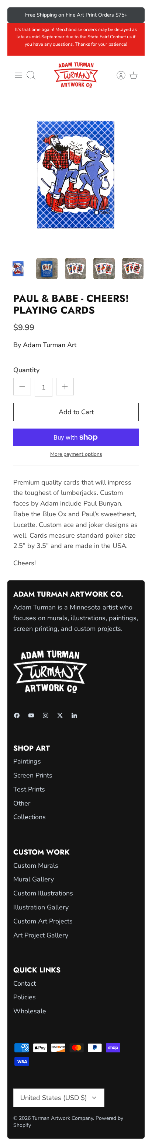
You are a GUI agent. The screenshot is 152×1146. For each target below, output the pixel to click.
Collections (29, 817)
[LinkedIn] (74, 715)
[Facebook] (17, 715)
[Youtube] (31, 715)
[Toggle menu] (18, 75)
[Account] (117, 75)
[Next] (133, 15)
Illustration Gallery (41, 907)
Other (21, 803)
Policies (24, 997)
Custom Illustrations (43, 893)
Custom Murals (35, 865)
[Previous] (18, 15)
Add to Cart (76, 412)
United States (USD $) (53, 1097)
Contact (24, 983)
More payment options (76, 454)
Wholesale (29, 1011)
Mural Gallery (33, 879)
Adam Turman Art (49, 344)
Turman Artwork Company (62, 1118)
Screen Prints (32, 775)
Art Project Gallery (40, 935)
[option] (76, 175)
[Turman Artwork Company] (76, 75)
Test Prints (29, 789)
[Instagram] (45, 715)
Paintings (27, 761)
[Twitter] (60, 715)
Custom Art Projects (43, 921)
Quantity (26, 370)
